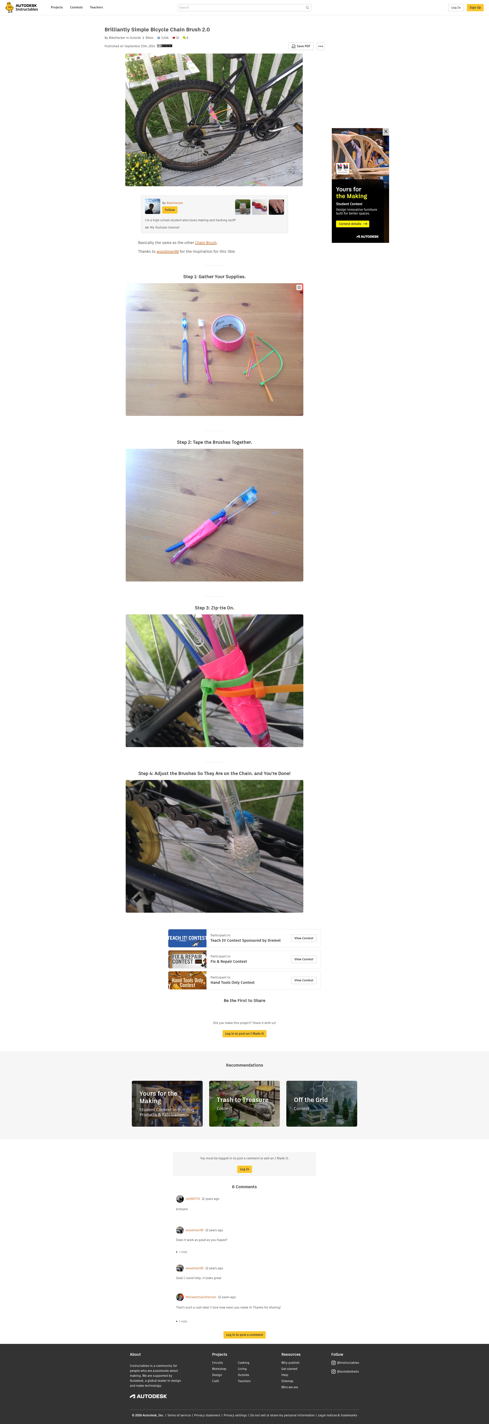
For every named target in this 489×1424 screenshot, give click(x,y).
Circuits (217, 1363)
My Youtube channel (164, 227)
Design (217, 1375)
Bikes (149, 38)
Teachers (96, 7)
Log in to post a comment (244, 1335)
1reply (183, 1252)
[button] (321, 46)
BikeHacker (117, 38)
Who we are (289, 1387)
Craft (215, 1381)
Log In (456, 7)
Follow (170, 210)
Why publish (290, 1363)
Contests (76, 7)
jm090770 (193, 1199)
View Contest (303, 938)
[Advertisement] (360, 185)
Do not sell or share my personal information (282, 1415)
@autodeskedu (348, 1371)
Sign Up (475, 7)
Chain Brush (206, 242)
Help (284, 1375)
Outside (135, 38)
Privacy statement (207, 1415)
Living (242, 1369)
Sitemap (287, 1381)
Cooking (243, 1363)
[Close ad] (386, 132)
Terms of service (179, 1415)
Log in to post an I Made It (244, 1033)
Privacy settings (235, 1415)
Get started (289, 1369)
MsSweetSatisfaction (201, 1297)
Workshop (219, 1369)
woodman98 (168, 251)
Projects (57, 7)
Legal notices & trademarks (337, 1415)
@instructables (348, 1363)
